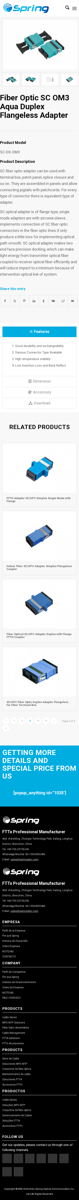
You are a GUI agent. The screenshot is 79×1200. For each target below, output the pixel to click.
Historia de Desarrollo (15, 941)
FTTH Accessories (13, 1043)
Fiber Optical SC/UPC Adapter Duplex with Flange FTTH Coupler (39, 636)
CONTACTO (9, 956)
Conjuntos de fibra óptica (16, 1068)
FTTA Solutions (11, 1038)
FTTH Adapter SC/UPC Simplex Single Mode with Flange (39, 500)
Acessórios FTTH (12, 1125)
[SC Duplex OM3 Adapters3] (50, 80)
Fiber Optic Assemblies (15, 1027)
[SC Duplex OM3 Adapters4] (69, 80)
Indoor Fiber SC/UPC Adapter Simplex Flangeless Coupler (39, 568)
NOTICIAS (7, 951)
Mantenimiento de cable (16, 1074)
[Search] (65, 8)
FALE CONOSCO (11, 997)
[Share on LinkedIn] (34, 301)
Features (41, 331)
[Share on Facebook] (5, 301)
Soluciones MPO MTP (14, 1063)
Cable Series (9, 1017)
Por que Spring (10, 976)
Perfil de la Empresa (13, 930)
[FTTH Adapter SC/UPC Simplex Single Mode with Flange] (39, 467)
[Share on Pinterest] (24, 301)
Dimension (42, 381)
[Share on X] (15, 301)
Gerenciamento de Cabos (17, 1115)
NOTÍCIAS (7, 992)
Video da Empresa (13, 987)
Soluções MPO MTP (13, 1105)
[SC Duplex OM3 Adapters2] (30, 80)
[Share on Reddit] (63, 301)
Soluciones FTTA (12, 1079)
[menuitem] (65, 8)
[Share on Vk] (53, 301)
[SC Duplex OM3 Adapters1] (11, 80)
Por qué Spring (10, 935)
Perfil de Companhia (13, 971)
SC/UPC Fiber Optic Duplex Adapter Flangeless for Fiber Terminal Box (37, 703)
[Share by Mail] (72, 301)
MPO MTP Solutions (13, 1022)
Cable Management (13, 1032)
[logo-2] (32, 8)
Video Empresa (11, 946)
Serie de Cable (10, 1058)
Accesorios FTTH (12, 1084)
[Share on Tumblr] (43, 301)
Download (42, 403)
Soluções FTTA (11, 1120)
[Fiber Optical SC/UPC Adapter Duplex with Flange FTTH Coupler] (39, 603)
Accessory (42, 392)
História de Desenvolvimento (19, 982)
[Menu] (74, 8)
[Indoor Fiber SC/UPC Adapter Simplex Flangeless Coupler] (39, 535)
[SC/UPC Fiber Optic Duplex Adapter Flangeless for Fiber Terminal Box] (39, 671)
